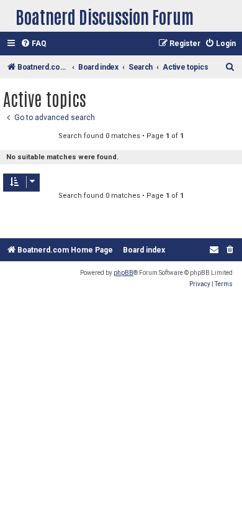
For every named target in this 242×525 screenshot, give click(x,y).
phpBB (123, 272)
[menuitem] (33, 43)
